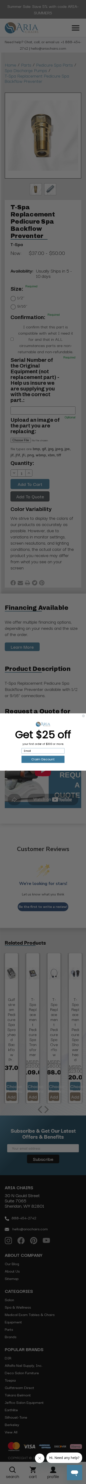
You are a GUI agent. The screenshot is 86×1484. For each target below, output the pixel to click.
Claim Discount (42, 759)
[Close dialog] (83, 716)
